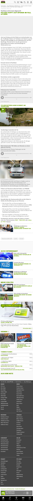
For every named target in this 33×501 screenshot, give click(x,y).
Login (17, 478)
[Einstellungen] (9, 331)
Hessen (4, 332)
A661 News (19, 426)
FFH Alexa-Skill (27, 328)
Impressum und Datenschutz (7, 489)
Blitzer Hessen (19, 418)
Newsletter (18, 463)
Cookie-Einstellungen (20, 489)
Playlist (18, 1)
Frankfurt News (19, 388)
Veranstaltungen (4, 461)
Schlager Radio (4, 397)
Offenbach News (20, 397)
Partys (2, 484)
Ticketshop (3, 472)
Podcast (16, 499)
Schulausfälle (19, 434)
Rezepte (2, 465)
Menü (30, 499)
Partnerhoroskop (4, 449)
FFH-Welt (19, 459)
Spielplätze (3, 463)
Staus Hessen (19, 416)
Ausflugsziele (4, 468)
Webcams (18, 445)
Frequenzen (19, 466)
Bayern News (19, 403)
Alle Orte (18, 409)
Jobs (17, 468)
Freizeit (3, 459)
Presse (17, 472)
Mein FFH (31, 1)
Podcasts (18, 449)
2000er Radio (4, 391)
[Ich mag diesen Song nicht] (30, 493)
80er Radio (3, 388)
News (18, 384)
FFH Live (3, 386)
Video (23, 499)
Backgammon (4, 480)
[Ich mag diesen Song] (24, 493)
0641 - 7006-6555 (20, 220)
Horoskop (4, 438)
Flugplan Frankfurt (20, 432)
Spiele (2, 476)
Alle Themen (19, 411)
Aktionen (18, 441)
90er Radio (3, 390)
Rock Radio (3, 393)
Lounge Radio (4, 401)
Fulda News (19, 401)
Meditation (3, 466)
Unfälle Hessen (19, 420)
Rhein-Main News (5, 422)
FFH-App (18, 461)
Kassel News (19, 393)
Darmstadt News (20, 395)
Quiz (2, 482)
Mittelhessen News (5, 420)
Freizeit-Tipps (4, 470)
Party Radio (3, 399)
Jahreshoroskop (4, 447)
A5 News (18, 424)
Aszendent (3, 451)
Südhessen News (4, 424)
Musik (10, 499)
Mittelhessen (17, 5)
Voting (17, 455)
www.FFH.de (10, 381)
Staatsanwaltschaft (7, 238)
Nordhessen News (5, 416)
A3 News (18, 422)
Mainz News (19, 391)
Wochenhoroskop (4, 443)
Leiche (16, 238)
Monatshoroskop (4, 445)
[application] (16, 117)
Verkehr (18, 414)
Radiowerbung (19, 474)
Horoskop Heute (4, 440)
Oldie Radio (3, 395)
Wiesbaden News (20, 390)
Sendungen (18, 440)
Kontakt (18, 465)
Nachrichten (3, 5)
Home (3, 499)
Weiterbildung (19, 476)
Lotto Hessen (4, 474)
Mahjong (3, 478)
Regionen (3, 414)
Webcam (28, 1)
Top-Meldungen (10, 5)
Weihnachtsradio (4, 403)
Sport (17, 405)
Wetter (24, 1)
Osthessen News (4, 418)
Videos (17, 443)
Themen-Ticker (6, 352)
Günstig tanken (19, 428)
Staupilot (21, 1)
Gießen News (19, 399)
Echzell (21, 238)
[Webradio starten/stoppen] (27, 493)
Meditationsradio (4, 405)
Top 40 (2, 407)
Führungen (18, 470)
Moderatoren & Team (21, 447)
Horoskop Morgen (5, 441)
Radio (2, 384)
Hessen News (19, 386)
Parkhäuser (18, 430)
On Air (18, 438)
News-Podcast (19, 451)
